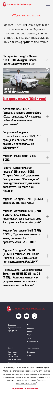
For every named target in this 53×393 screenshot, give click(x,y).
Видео (29, 335)
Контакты (30, 328)
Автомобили (13, 363)
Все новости (13, 325)
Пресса (29, 331)
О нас (29, 325)
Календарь (31, 352)
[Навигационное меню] (48, 4)
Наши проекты (32, 341)
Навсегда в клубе (14, 359)
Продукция (12, 331)
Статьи (29, 338)
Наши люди (12, 352)
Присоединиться (14, 328)
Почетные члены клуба (13, 355)
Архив (29, 355)
